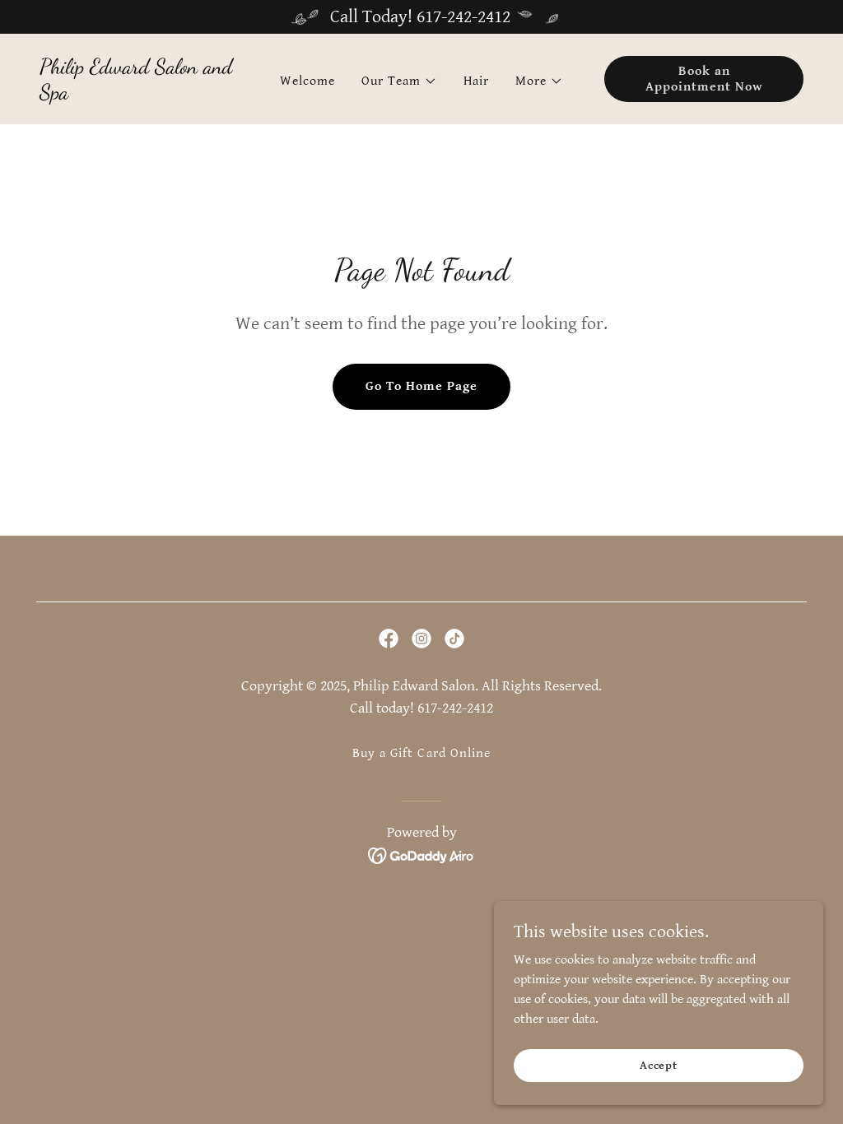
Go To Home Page (421, 386)
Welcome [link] (307, 81)
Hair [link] (476, 81)
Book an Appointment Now (703, 79)
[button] (399, 81)
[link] (139, 95)
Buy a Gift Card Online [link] (421, 753)
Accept (659, 1064)
